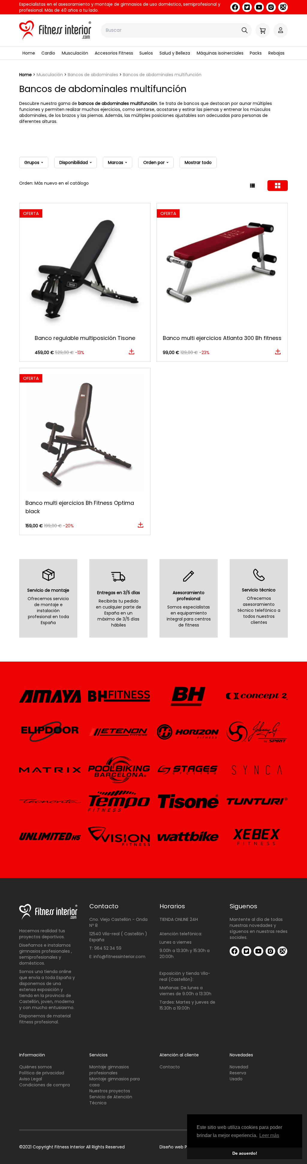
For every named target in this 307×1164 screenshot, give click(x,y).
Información (32, 1055)
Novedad (239, 1067)
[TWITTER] (247, 7)
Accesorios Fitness (114, 53)
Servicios (98, 1055)
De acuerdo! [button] (244, 1153)
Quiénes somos (35, 1067)
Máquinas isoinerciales (220, 53)
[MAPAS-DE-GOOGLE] (283, 7)
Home (28, 53)
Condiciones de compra (44, 1085)
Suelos (146, 53)
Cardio (48, 53)
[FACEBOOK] (235, 7)
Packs (256, 53)
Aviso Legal (30, 1079)
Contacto (169, 1067)
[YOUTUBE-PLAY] (259, 7)
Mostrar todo (198, 162)
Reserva (238, 1073)
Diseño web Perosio (179, 1147)
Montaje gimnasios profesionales (109, 1070)
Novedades (241, 1055)
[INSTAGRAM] (271, 7)
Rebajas (276, 53)
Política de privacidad (41, 1073)
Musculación (75, 53)
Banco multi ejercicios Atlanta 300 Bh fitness (222, 338)
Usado (236, 1079)
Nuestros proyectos (109, 1091)
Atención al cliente (179, 1055)
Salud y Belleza (174, 53)
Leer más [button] (269, 1135)
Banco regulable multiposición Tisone (85, 338)
